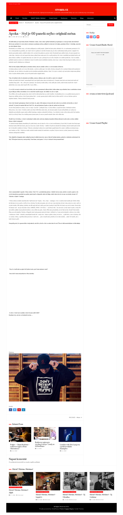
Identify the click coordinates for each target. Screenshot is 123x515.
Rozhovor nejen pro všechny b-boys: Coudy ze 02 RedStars (45, 444)
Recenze (73, 18)
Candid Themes (79, 509)
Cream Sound (53, 18)
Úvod (17, 18)
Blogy (82, 18)
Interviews (90, 18)
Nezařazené (12, 30)
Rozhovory (64, 18)
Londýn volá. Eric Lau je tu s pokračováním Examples (70, 447)
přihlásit (37, 462)
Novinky (24, 18)
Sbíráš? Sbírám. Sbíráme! (38, 18)
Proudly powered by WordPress (49, 509)
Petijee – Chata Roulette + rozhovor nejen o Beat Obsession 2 (19, 447)
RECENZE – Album (74, 417)
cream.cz (61, 10)
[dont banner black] (45, 403)
